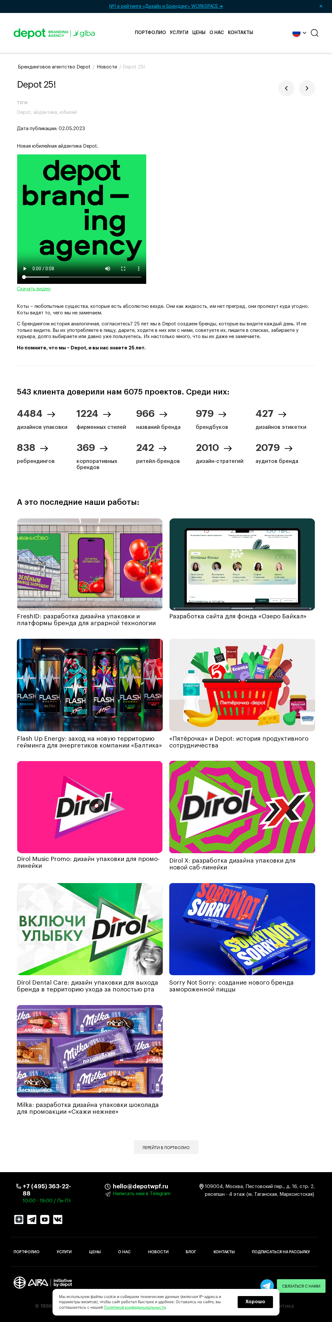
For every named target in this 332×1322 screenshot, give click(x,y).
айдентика (45, 112)
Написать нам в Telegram (142, 1193)
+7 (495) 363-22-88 (47, 1189)
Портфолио (150, 32)
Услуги (179, 32)
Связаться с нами (301, 1286)
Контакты (240, 32)
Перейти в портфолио (166, 1148)
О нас (216, 32)
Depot (24, 112)
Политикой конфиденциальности (135, 1307)
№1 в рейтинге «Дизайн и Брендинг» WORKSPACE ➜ (216, 6)
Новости (158, 1252)
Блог (191, 1252)
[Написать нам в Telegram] (267, 1286)
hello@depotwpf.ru (118, 1186)
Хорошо (255, 1302)
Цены (199, 32)
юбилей (68, 112)
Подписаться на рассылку (281, 1252)
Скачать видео (34, 288)
